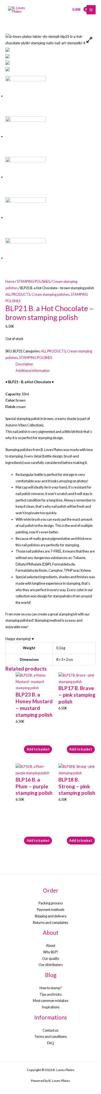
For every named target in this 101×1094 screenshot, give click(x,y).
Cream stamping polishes (50, 294)
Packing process (51, 903)
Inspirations (51, 1007)
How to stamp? (51, 988)
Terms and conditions (50, 1036)
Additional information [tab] (33, 370)
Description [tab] (24, 364)
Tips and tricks (51, 994)
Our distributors (51, 964)
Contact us (50, 1030)
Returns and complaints (50, 922)
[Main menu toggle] (91, 9)
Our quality (50, 958)
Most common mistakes (50, 1000)
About (50, 945)
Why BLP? (50, 952)
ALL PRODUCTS (17, 294)
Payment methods (50, 909)
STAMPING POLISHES (33, 281)
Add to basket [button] (38, 749)
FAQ (50, 1043)
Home (10, 281)
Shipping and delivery (50, 916)
